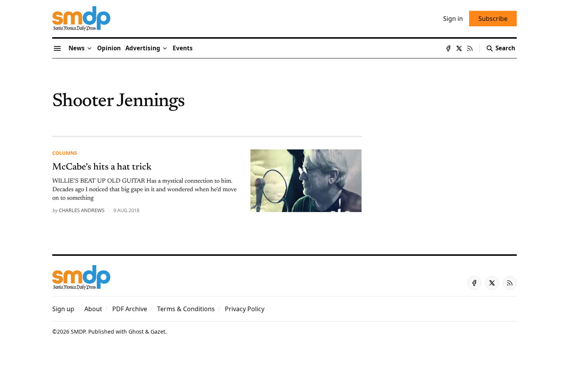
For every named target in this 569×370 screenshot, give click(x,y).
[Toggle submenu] (89, 48)
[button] (142, 48)
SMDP (78, 331)
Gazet (158, 331)
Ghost (136, 331)
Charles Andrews (82, 210)
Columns (64, 152)
